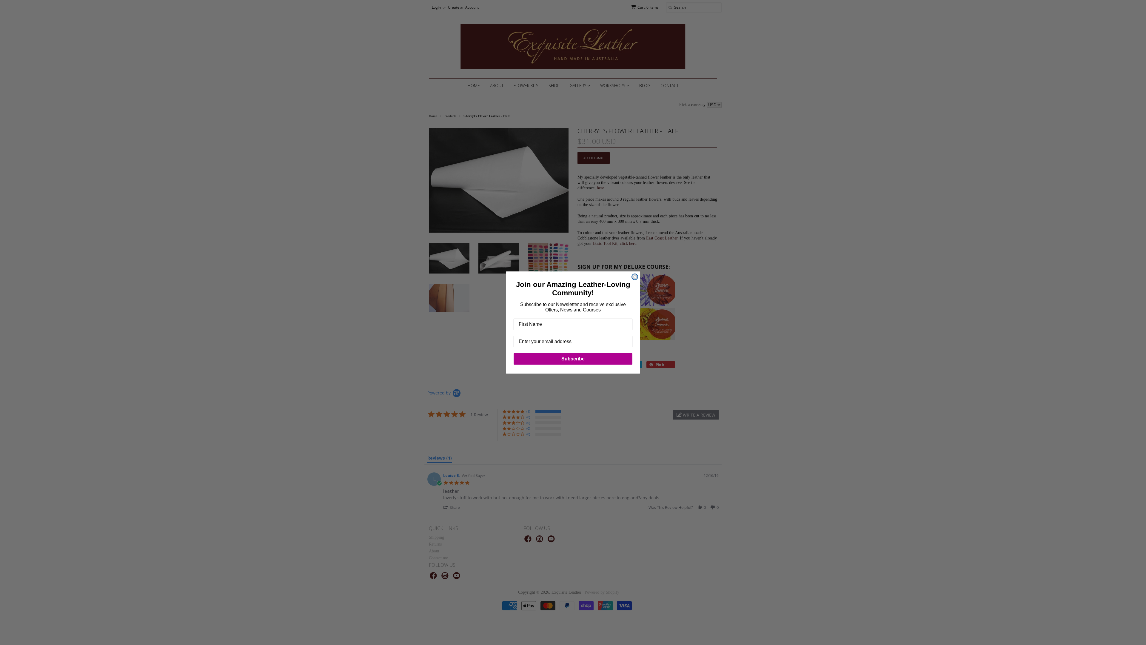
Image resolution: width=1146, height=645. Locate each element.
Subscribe (573, 358)
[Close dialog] (635, 277)
